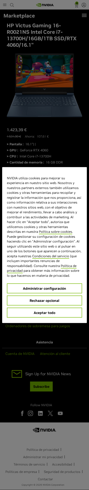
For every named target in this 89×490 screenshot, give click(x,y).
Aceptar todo (44, 312)
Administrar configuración (44, 288)
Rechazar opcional (44, 300)
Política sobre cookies (55, 232)
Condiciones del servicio (50, 256)
